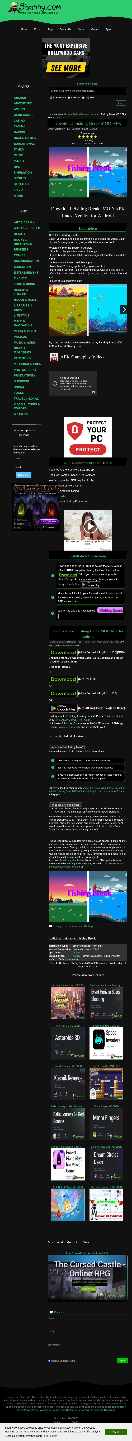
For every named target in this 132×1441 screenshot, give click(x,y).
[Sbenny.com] (34, 7)
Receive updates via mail (63, 1360)
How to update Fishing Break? (65, 804)
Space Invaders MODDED (106, 1025)
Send (122, 1360)
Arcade (61, 496)
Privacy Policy (31, 1409)
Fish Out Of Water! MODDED (68, 1186)
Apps (108, 29)
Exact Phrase (59, 97)
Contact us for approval (78, 1409)
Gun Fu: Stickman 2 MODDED (106, 1186)
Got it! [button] (116, 1432)
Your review (54, 1344)
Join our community (69, 727)
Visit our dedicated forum (68, 645)
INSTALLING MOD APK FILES (73, 719)
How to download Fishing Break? (66, 747)
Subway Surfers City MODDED (67, 985)
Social (81, 29)
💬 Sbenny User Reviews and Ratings (71, 926)
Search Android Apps (88, 84)
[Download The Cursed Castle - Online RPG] (87, 1277)
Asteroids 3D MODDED (68, 1025)
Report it (94, 642)
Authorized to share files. (53, 1409)
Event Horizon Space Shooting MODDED (106, 985)
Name (51, 1318)
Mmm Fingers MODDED (106, 1106)
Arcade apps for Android (72, 860)
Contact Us (65, 29)
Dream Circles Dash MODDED (106, 1146)
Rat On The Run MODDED (106, 1065)
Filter (120, 103)
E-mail (51, 1331)
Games (95, 29)
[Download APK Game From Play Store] (63, 708)
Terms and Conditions (104, 1409)
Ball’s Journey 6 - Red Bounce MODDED (68, 1106)
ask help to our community (99, 791)
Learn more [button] (50, 1436)
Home (24, 29)
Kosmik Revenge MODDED (68, 1065)
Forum (37, 29)
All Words (75, 97)
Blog (50, 29)
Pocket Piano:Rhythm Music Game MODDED (68, 1146)
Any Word (89, 97)
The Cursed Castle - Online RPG (87, 1253)
